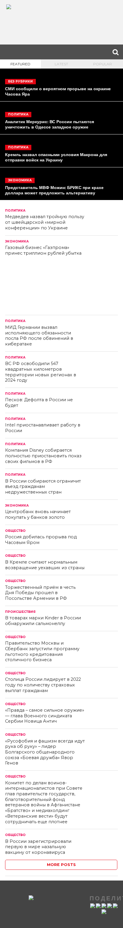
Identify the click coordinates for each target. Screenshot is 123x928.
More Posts (61, 864)
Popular (102, 64)
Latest (61, 64)
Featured (20, 64)
